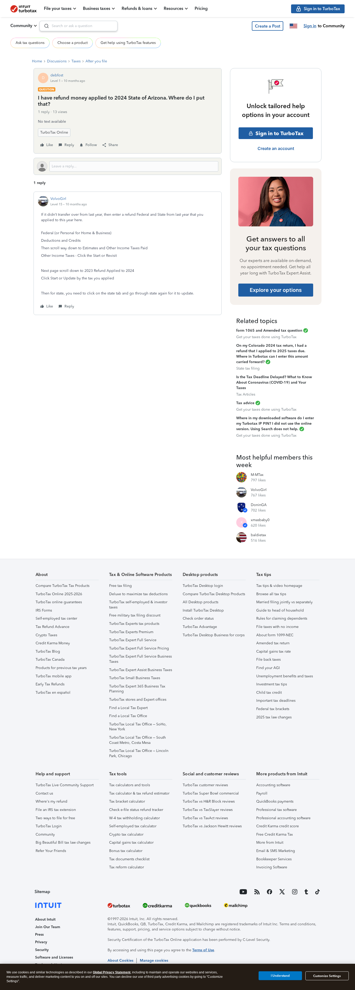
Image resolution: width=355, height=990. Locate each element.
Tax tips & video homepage (279, 585)
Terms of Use (203, 950)
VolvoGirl (58, 198)
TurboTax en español (53, 692)
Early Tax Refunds (50, 684)
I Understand (280, 976)
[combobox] (78, 26)
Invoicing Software (271, 867)
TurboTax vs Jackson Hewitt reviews (212, 826)
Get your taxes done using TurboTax (266, 337)
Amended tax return (273, 643)
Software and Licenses (54, 957)
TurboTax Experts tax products (134, 623)
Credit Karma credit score (277, 826)
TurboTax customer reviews (205, 785)
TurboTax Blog (48, 651)
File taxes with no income (277, 627)
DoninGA (259, 505)
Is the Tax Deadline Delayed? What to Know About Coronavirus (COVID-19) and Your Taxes (274, 382)
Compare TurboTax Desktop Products (214, 594)
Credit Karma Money (53, 643)
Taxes (76, 61)
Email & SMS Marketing (275, 851)
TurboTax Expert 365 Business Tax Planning (137, 689)
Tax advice (245, 403)
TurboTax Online (54, 132)
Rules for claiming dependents (281, 618)
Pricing (201, 8)
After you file (96, 61)
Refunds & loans (137, 8)
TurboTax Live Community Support (65, 785)
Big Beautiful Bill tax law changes (63, 842)
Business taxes (96, 8)
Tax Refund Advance (52, 627)
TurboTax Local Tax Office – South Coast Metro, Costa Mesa (137, 740)
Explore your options (276, 290)
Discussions (57, 61)
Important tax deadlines (275, 700)
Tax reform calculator (126, 867)
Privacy (41, 942)
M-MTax (257, 475)
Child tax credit (269, 692)
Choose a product (72, 43)
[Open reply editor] (127, 166)
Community (21, 25)
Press (39, 934)
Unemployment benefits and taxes (284, 676)
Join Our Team (47, 927)
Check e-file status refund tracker (136, 810)
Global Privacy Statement (111, 972)
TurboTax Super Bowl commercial (211, 793)
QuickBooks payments (274, 801)
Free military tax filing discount (134, 615)
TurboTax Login (49, 826)
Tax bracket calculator (127, 801)
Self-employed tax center (56, 618)
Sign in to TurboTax (279, 133)
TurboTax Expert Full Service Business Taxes (140, 659)
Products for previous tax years (61, 668)
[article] (127, 253)
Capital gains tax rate (273, 651)
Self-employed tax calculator (132, 826)
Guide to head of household (280, 610)
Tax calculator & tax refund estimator (139, 793)
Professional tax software (276, 810)
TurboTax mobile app (53, 676)
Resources (173, 8)
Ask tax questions (30, 43)
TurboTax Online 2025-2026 (59, 594)
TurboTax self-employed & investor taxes (138, 604)
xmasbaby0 (260, 520)
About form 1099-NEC (274, 635)
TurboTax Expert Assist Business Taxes (140, 670)
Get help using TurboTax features (128, 43)
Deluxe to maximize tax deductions (138, 594)
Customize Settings (327, 976)
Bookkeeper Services (274, 859)
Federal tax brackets (272, 709)
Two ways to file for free (55, 818)
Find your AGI (268, 668)
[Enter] (44, 26)
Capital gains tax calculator (131, 842)
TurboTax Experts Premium (131, 632)
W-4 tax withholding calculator (134, 818)
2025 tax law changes (274, 717)
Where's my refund (51, 801)
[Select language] (293, 26)
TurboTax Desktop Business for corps (214, 635)
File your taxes (57, 8)
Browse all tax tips (271, 594)
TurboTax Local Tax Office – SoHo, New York (138, 727)
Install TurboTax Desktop (203, 610)
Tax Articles (245, 394)
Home (37, 61)
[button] (267, 26)
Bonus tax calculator (125, 851)
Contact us (44, 793)
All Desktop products (200, 602)
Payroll (261, 793)
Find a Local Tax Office (128, 716)
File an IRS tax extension (56, 810)
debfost (56, 75)
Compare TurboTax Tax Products (62, 585)
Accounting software (273, 785)
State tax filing (248, 368)
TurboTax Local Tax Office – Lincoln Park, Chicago (138, 753)
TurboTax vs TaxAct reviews (205, 818)
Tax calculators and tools (129, 785)
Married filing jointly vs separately (284, 602)
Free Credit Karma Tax (274, 834)
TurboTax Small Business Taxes (134, 678)
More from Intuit (269, 842)
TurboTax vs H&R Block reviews (209, 801)
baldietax (258, 535)
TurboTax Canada (50, 659)
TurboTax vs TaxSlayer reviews (208, 810)
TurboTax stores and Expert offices (137, 699)
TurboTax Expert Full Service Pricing (139, 648)
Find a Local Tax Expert (128, 708)
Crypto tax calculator (126, 834)
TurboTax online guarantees (59, 602)
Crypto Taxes (46, 635)
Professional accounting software (283, 818)
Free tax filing (120, 585)
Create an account (276, 148)
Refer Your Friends (51, 851)
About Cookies (120, 960)
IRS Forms (44, 610)
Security (42, 950)
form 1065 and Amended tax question (269, 330)
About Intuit (45, 919)
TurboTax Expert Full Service (132, 640)
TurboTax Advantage (200, 627)
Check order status (198, 618)
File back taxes (268, 659)
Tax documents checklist (129, 859)
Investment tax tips (271, 684)
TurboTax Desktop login (203, 585)
